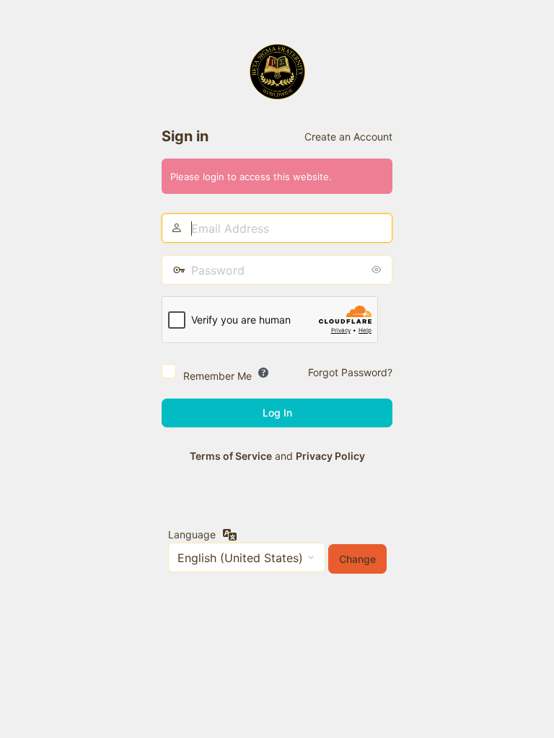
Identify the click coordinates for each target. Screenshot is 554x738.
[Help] (263, 372)
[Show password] (378, 269)
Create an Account (348, 136)
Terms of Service (231, 456)
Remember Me (217, 376)
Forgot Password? (350, 372)
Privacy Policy (330, 456)
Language (192, 534)
